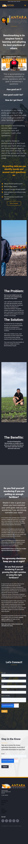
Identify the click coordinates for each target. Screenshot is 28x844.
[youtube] (17, 820)
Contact (3, 812)
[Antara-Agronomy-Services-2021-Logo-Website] (13, 784)
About (2, 809)
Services (3, 802)
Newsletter (4, 811)
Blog (2, 804)
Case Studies (4, 800)
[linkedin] (10, 820)
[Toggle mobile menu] (25, 5)
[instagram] (13, 820)
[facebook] (6, 820)
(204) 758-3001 (17, 1)
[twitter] (2, 820)
